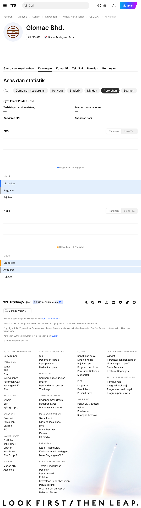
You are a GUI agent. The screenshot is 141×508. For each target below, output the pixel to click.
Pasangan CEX (11, 381)
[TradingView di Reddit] (134, 302)
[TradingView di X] (86, 302)
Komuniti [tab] (62, 68)
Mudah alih (9, 465)
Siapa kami (45, 418)
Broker (43, 381)
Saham (7, 366)
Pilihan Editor (84, 393)
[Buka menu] (5, 5)
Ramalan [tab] (92, 68)
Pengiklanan (114, 381)
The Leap (44, 389)
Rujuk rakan (84, 363)
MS (104, 5)
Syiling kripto (10, 377)
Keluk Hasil (9, 443)
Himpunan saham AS (50, 407)
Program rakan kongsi (119, 389)
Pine (5, 389)
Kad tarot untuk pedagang (54, 451)
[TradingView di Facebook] (92, 302)
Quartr (54, 335)
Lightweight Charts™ (118, 363)
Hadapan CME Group (51, 399)
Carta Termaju (115, 367)
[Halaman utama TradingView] (17, 302)
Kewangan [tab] (45, 68)
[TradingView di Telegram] (120, 302)
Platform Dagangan (118, 371)
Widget (111, 355)
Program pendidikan (118, 393)
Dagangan (83, 385)
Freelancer (83, 411)
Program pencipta (87, 367)
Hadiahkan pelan (48, 367)
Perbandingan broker (51, 385)
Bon (5, 374)
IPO (5, 429)
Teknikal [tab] (77, 68)
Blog (41, 425)
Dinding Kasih (85, 359)
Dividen (7, 425)
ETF (5, 370)
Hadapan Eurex (48, 403)
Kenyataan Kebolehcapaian (54, 480)
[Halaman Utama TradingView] (13, 5)
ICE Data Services (50, 318)
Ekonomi (8, 418)
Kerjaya (43, 433)
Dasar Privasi (46, 473)
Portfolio (8, 440)
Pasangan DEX (11, 385)
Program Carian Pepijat (52, 488)
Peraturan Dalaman (88, 371)
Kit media (44, 437)
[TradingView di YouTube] (99, 302)
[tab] (30, 90)
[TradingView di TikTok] (127, 302)
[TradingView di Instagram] (106, 302)
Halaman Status (48, 492)
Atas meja (8, 469)
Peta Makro (9, 451)
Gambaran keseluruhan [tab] (18, 68)
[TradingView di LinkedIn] (113, 302)
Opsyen (7, 447)
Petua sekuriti (47, 484)
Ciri (41, 355)
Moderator (83, 374)
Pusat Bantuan (47, 429)
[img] (69, 37)
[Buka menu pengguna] (114, 5)
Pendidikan (83, 389)
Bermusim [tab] (109, 68)
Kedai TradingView (49, 447)
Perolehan (9, 421)
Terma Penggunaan (50, 465)
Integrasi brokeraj (117, 385)
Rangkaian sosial (86, 355)
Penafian (44, 469)
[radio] (113, 131)
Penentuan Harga (49, 359)
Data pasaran (46, 363)
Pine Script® (10, 455)
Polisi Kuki (44, 477)
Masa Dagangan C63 (51, 455)
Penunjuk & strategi (88, 403)
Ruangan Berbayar (87, 415)
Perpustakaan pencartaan (121, 359)
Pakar (80, 407)
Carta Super (10, 355)
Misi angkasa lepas (50, 421)
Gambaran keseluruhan (52, 377)
